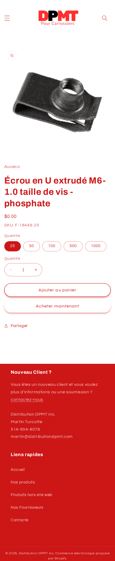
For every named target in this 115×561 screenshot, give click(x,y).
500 (73, 246)
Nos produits (23, 482)
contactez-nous (27, 399)
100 (51, 246)
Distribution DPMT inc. (37, 553)
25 (12, 246)
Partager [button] (19, 326)
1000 (96, 246)
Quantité (12, 259)
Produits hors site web (31, 495)
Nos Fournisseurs (27, 507)
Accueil (18, 470)
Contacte (19, 520)
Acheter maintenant (57, 306)
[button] (7, 18)
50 (31, 246)
